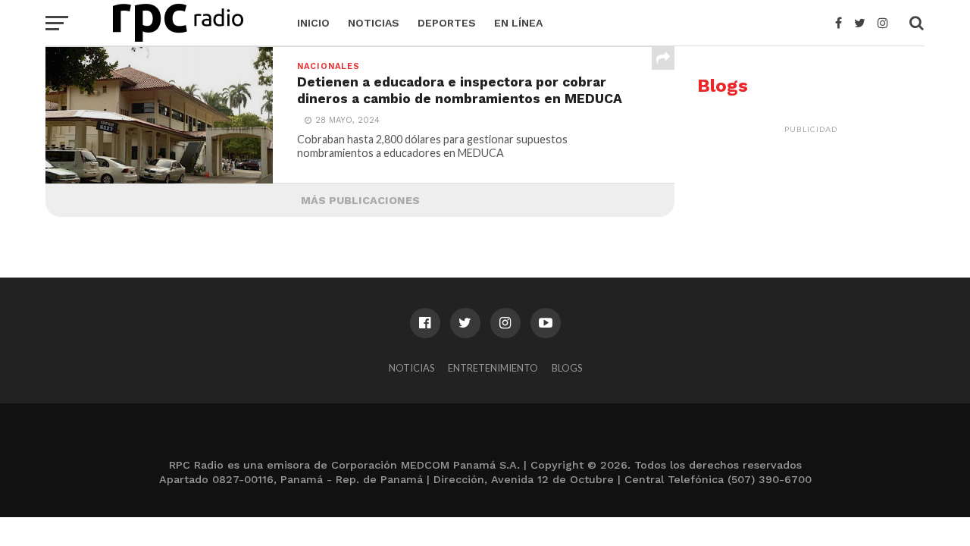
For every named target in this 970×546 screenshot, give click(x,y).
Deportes (447, 23)
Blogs (567, 368)
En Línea (518, 23)
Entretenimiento (493, 368)
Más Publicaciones (360, 200)
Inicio (313, 23)
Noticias (373, 23)
